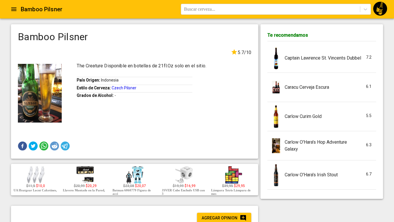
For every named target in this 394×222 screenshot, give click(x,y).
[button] (22, 146)
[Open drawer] (14, 9)
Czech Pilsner (124, 88)
